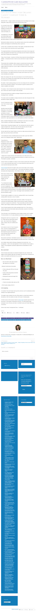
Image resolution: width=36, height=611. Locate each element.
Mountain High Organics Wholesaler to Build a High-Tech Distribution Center (9, 507)
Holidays (4, 318)
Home (2, 7)
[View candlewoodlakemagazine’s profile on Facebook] (5, 365)
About (6, 7)
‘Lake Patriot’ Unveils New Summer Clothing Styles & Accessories (9, 434)
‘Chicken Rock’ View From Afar (10, 442)
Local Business (10, 318)
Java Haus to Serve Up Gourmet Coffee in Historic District (9, 513)
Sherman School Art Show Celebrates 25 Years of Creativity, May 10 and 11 (9, 578)
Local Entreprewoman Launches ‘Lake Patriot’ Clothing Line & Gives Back (9, 446)
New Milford (25, 318)
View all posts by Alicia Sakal (6, 336)
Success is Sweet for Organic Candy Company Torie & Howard (10, 487)
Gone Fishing (7, 407)
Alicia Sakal (11, 10)
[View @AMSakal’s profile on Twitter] (6, 365)
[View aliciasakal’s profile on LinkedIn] (9, 365)
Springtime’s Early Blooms (9, 448)
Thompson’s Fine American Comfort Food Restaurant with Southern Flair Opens (9, 564)
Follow (23, 389)
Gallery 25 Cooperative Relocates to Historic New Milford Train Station (9, 575)
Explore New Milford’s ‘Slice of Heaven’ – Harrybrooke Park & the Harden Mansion (10, 481)
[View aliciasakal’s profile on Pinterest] (8, 365)
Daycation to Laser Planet (9, 584)
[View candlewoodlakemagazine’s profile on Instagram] (7, 365)
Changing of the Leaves (9, 404)
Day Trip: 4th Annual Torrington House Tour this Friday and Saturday (9, 497)
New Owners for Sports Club (9, 562)
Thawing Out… (7, 416)
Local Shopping (18, 318)
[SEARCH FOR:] (26, 364)
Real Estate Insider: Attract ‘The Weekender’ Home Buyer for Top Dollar (10, 467)
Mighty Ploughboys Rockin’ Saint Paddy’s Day (26, 341)
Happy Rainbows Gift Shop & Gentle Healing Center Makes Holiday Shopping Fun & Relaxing (9, 342)
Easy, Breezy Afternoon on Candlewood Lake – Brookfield (9, 428)
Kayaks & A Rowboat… (9, 449)
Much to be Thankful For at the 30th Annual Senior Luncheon (9, 494)
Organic (31, 318)
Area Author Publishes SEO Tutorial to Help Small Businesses (9, 572)
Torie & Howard (4, 167)
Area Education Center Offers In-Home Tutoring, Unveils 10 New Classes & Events (10, 421)
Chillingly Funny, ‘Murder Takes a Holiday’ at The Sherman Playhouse (10, 526)
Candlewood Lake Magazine (14, 2)
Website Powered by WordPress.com (18, 609)
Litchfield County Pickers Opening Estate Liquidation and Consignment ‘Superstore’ (10, 521)
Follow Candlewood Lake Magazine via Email (26, 376)
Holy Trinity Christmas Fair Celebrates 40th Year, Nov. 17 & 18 (10, 538)
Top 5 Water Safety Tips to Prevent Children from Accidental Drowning (9, 473)
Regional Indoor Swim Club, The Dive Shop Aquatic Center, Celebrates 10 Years (9, 518)
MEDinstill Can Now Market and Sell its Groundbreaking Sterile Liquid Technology (9, 476)
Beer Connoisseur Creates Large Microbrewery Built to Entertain (9, 500)
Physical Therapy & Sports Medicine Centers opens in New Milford (9, 587)
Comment (31, 358)
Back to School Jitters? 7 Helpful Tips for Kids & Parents (9, 470)
